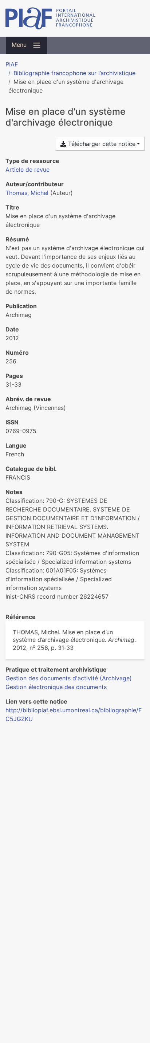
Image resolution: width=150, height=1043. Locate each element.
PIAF (11, 64)
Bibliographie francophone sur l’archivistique (74, 73)
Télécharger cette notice (100, 143)
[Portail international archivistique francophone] (75, 18)
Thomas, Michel (26, 192)
